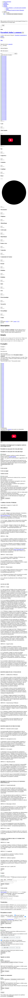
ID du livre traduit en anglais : (7, 906)
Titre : (8, 892)
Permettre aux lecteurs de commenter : (15, 916)
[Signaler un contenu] (1, 133)
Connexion (7, 498)
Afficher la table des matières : (7, 915)
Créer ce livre (8, 923)
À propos (5, 2)
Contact (15, 321)
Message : (10, 879)
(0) (22, 32)
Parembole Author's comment (11, 32)
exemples (5, 6)
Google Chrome (12, 456)
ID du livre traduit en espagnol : (7, 907)
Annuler (2, 498)
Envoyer (7, 883)
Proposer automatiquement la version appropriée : (12, 909)
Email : (2, 881)
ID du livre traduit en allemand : (7, 904)
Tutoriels (5, 5)
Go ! (16, 53)
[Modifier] (2, 146)
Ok (12, 464)
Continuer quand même (5, 464)
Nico (2, 40)
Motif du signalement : (5, 961)
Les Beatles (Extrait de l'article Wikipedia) (15, 10)
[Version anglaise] (4, 14)
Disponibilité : (9, 893)
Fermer (2, 868)
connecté (9, 429)
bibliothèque (6, 4)
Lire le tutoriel (4, 892)
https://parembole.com (5, 515)
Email (7, 9)
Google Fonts (10, 919)
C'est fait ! (3, 952)
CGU (18, 321)
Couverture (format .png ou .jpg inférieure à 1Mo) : (11, 920)
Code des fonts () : (8, 919)
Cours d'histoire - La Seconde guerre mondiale (16, 7)
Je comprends (10, 996)
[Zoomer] (2, 133)
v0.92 (7, 321)
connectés (10, 44)
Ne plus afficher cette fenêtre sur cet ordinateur (12, 940)
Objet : (2, 879)
